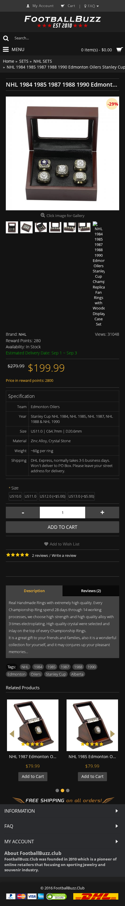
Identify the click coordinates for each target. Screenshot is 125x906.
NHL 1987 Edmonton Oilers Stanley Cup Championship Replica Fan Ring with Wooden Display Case (33, 756)
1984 (38, 666)
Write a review (64, 555)
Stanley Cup (56, 674)
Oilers (36, 674)
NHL (22, 334)
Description (34, 590)
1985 (51, 666)
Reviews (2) (91, 590)
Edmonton (17, 674)
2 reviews (40, 555)
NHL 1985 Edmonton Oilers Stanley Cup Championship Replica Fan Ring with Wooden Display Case (93, 756)
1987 (65, 666)
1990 (92, 666)
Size (15, 488)
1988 (78, 666)
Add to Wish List (64, 544)
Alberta (77, 674)
